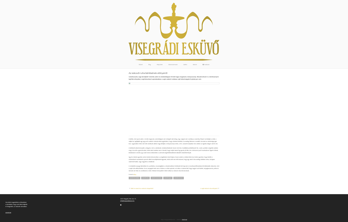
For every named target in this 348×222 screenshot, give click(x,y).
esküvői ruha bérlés (156, 178)
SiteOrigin (184, 219)
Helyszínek (159, 64)
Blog (149, 64)
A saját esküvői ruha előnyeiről (209, 188)
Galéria (185, 64)
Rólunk (141, 64)
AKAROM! (8, 212)
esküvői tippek (167, 178)
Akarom (195, 64)
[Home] (174, 31)
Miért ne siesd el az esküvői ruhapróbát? (142, 188)
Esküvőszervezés (173, 64)
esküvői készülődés (134, 178)
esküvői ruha (145, 178)
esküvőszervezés (178, 178)
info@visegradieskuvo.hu (127, 201)
